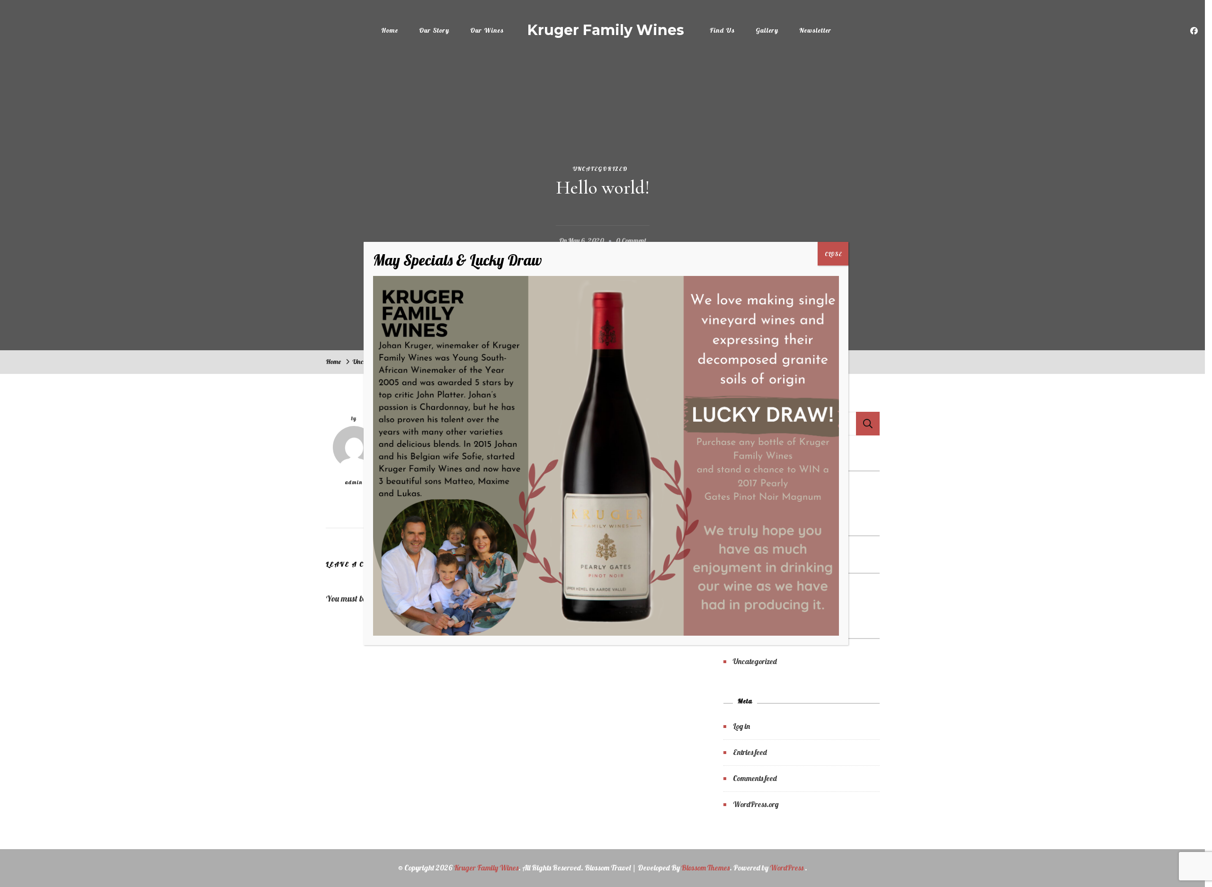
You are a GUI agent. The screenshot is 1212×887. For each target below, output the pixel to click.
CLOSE (833, 253)
